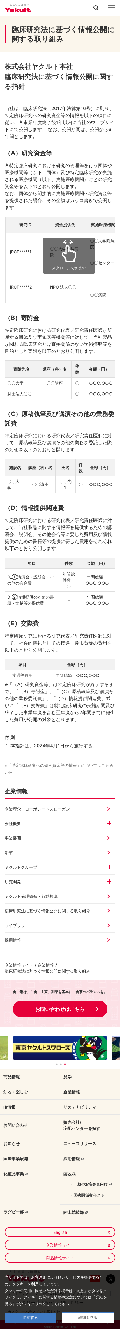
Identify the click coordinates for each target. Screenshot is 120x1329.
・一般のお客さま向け (89, 1184)
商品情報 (11, 1076)
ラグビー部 (13, 1211)
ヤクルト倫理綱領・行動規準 (31, 896)
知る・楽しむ (15, 1091)
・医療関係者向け (85, 1195)
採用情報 (13, 939)
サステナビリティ (79, 1107)
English (60, 1232)
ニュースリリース (79, 1143)
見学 (67, 1076)
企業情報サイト (19, 964)
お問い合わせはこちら (60, 1009)
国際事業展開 (15, 1158)
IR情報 (9, 1107)
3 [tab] (65, 1064)
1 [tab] (57, 1064)
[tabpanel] (60, 1048)
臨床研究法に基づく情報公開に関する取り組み (47, 910)
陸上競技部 (73, 1212)
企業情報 (46, 964)
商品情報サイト (60, 1257)
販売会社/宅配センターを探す (81, 1125)
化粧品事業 (13, 1173)
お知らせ (11, 1143)
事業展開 (13, 838)
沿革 (9, 852)
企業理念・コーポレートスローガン (37, 808)
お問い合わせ (15, 1125)
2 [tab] (61, 1064)
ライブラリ (15, 925)
